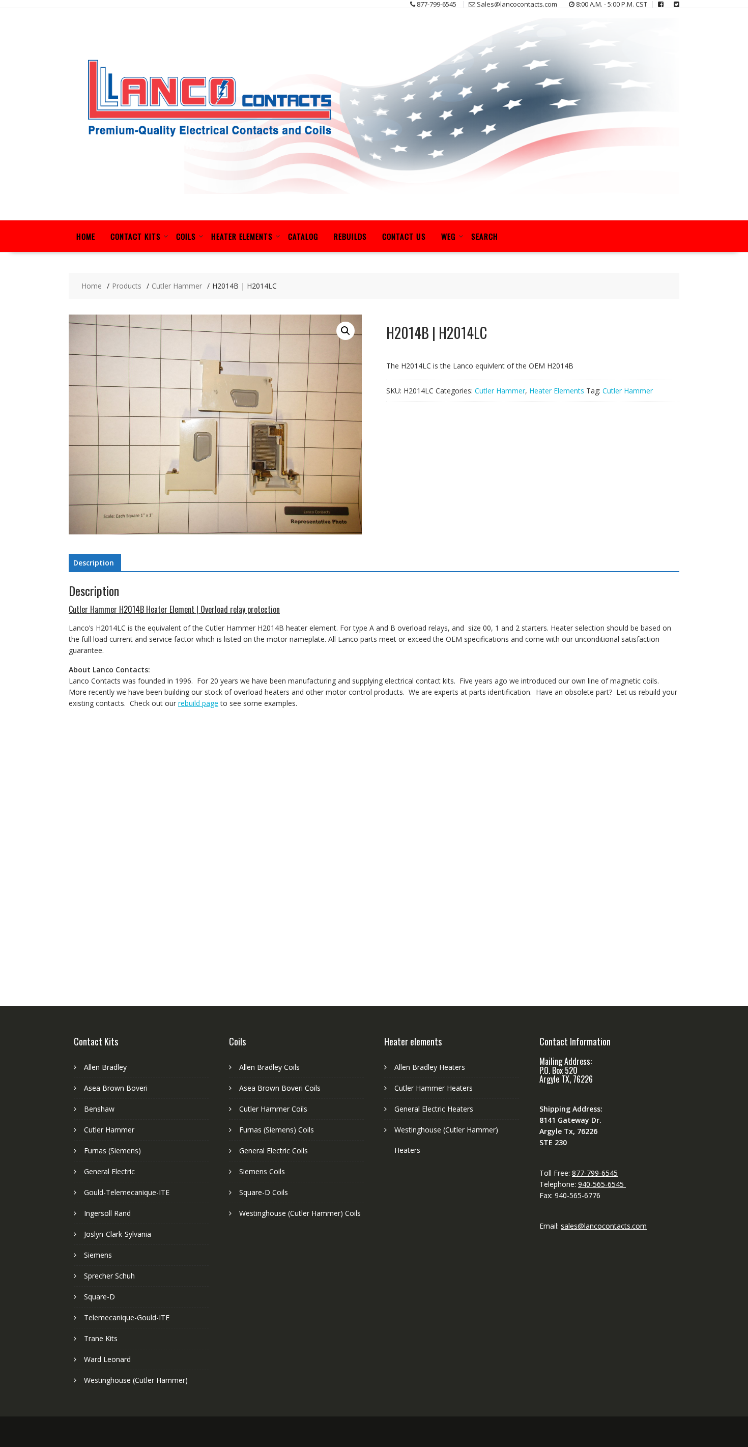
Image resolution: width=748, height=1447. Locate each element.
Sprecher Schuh (109, 1276)
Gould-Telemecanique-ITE (126, 1192)
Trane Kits (101, 1338)
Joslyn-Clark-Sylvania (117, 1234)
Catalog (303, 236)
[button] (345, 331)
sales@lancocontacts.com (604, 1226)
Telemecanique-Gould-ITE (126, 1317)
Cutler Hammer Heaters (433, 1088)
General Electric (109, 1171)
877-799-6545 (595, 1173)
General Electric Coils (273, 1150)
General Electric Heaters (433, 1109)
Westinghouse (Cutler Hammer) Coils (300, 1213)
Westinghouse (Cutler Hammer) (136, 1380)
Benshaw (99, 1109)
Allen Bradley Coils (269, 1067)
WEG (448, 236)
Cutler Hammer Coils (273, 1109)
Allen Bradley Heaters (429, 1067)
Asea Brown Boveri (116, 1088)
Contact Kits (135, 236)
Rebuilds (350, 236)
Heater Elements (242, 236)
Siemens (98, 1255)
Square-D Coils (263, 1192)
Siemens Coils (262, 1171)
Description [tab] (93, 563)
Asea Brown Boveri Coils (280, 1088)
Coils (186, 236)
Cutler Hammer (500, 390)
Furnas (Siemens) (112, 1150)
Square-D (99, 1296)
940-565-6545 (602, 1184)
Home (85, 236)
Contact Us (404, 236)
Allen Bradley (105, 1067)
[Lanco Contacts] (374, 191)
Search (484, 236)
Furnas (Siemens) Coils (276, 1129)
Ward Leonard (107, 1359)
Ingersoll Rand (107, 1213)
